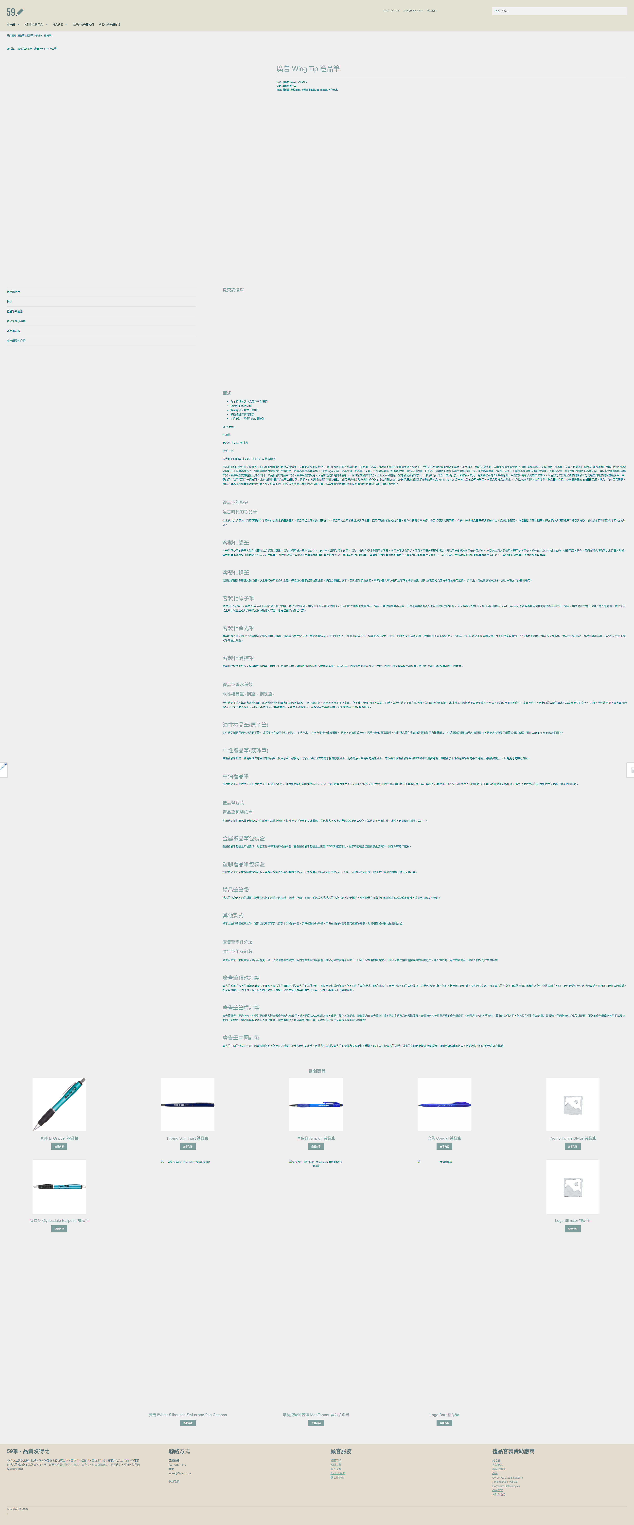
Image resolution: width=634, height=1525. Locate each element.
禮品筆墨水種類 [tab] (16, 321)
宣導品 (85, 1465)
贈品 (76, 1465)
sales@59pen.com (413, 10)
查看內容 (59, 1146)
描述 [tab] (9, 301)
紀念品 (496, 1460)
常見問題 (336, 1469)
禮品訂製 (497, 1490)
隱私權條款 (337, 1477)
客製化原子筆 (25, 48)
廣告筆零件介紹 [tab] (16, 340)
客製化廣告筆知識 (109, 24)
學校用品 (295, 89)
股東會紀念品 (100, 1465)
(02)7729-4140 (392, 10)
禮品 (15, 1469)
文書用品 (123, 1460)
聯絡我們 (431, 10)
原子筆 (29, 35)
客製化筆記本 (100, 1460)
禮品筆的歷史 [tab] (15, 311)
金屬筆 (323, 89)
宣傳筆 (75, 1460)
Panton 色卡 (338, 1473)
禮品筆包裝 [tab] (13, 331)
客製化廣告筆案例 (83, 24)
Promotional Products (505, 1482)
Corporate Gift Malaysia (506, 1486)
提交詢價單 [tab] (13, 292)
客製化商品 (499, 1494)
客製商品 (497, 1465)
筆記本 (38, 35)
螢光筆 (47, 35)
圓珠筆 (285, 89)
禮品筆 (85, 1460)
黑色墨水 (333, 89)
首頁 (13, 48)
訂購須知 (336, 1460)
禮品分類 (58, 24)
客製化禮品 (63, 1465)
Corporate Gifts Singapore (507, 1477)
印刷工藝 (336, 1465)
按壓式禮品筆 (308, 89)
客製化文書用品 (33, 24)
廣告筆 (11, 24)
